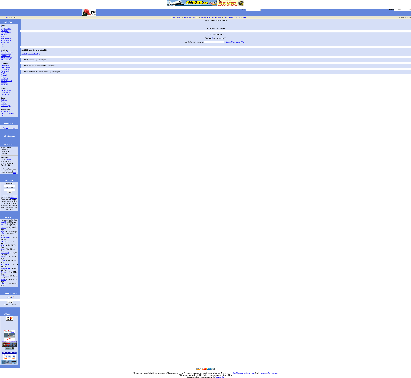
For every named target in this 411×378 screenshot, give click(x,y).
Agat (2, 232)
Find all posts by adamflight (31, 54)
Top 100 (237, 17)
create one (13, 198)
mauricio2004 (5, 268)
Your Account (205, 17)
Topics (179, 17)
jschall (3, 257)
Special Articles (6, 38)
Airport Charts (216, 17)
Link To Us (5, 94)
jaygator (3, 280)
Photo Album (5, 92)
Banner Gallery (6, 90)
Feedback (4, 75)
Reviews (4, 34)
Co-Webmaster (273, 373)
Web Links (4, 83)
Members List (5, 56)
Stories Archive (6, 40)
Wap (2, 46)
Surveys (3, 102)
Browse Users (230, 42)
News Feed (4, 31)
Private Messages (6, 58)
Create (6, 17)
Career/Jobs (5, 65)
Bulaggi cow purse (9, 128)
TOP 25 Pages (5, 106)
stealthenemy (5, 276)
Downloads (187, 17)
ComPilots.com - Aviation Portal (244, 373)
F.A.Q (3, 73)
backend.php (219, 377)
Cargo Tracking (6, 67)
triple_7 (3, 224)
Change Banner (6, 54)
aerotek (3, 283)
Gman (3, 249)
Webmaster (263, 373)
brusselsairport (5, 237)
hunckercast (5, 253)
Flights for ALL (6, 29)
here (14, 173)
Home (173, 17)
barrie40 (3, 228)
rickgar (3, 245)
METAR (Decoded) (7, 113)
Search (3, 36)
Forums (195, 17)
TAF (2, 115)
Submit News (228, 17)
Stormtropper (5, 264)
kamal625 (9, 159)
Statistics (4, 100)
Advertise (4, 27)
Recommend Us (6, 81)
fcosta (3, 226)
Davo (2, 233)
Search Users (240, 42)
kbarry (3, 260)
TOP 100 (4, 104)
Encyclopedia (5, 71)
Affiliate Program (7, 52)
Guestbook (4, 79)
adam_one (4, 241)
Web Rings (4, 84)
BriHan (3, 272)
